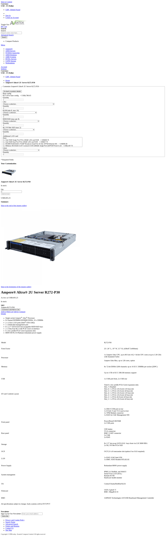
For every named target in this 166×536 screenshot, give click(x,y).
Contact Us (9, 528)
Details (3, 314)
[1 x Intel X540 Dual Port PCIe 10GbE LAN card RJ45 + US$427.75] (42, 142)
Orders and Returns (12, 526)
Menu (3, 45)
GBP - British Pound (12, 10)
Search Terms (10, 522)
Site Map (8, 530)
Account (4, 67)
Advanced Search (7, 35)
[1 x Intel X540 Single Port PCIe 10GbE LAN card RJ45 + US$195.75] (42, 140)
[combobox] (11, 33)
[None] (42, 138)
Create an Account (12, 18)
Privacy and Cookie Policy (15, 520)
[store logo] (19, 25)
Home (7, 81)
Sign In (8, 16)
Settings (4, 69)
